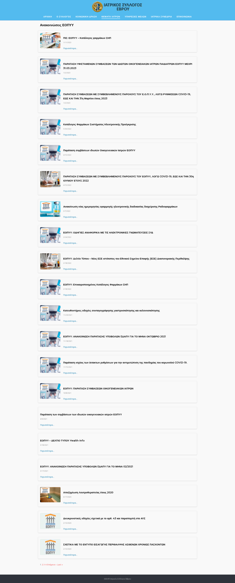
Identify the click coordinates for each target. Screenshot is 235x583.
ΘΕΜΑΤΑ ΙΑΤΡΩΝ (110, 16)
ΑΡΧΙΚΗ (47, 16)
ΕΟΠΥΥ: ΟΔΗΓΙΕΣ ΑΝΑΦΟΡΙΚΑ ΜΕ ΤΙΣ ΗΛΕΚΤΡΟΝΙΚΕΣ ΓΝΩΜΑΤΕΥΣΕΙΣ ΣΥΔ (108, 232)
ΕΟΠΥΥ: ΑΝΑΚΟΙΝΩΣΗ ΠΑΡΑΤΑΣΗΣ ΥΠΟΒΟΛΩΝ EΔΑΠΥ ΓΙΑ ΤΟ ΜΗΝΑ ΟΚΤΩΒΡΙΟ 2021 (114, 336)
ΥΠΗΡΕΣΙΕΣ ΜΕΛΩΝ (135, 16)
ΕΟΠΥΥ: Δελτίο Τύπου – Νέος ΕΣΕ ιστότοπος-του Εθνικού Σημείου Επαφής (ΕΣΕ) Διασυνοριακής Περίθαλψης (126, 258)
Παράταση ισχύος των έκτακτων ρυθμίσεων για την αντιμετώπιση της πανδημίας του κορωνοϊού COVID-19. (125, 362)
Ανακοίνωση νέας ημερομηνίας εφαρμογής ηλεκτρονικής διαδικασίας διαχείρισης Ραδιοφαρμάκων (120, 206)
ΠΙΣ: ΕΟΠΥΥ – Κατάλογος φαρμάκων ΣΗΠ (87, 38)
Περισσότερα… (70, 48)
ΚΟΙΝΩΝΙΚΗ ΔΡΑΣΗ (86, 16)
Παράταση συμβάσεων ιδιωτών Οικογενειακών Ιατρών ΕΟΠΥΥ (99, 150)
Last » (60, 564)
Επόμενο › (52, 564)
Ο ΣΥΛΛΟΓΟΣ (64, 16)
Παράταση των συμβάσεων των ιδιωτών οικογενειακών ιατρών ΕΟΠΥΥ (81, 414)
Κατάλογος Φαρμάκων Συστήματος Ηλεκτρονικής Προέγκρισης (99, 124)
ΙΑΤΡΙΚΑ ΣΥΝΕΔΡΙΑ (161, 16)
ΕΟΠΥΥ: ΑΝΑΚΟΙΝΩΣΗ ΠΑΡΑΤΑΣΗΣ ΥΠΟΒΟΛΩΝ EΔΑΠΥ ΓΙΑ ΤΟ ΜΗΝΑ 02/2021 (86, 466)
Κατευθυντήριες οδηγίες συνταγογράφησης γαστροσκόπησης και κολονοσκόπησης (111, 310)
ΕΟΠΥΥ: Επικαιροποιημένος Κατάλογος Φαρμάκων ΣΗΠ (95, 284)
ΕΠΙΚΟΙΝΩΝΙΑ (184, 16)
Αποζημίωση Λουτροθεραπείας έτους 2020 (88, 492)
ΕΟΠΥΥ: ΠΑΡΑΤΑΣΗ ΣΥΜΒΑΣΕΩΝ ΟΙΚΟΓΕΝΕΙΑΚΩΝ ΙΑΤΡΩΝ (98, 388)
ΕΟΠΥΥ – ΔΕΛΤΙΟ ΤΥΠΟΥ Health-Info (62, 440)
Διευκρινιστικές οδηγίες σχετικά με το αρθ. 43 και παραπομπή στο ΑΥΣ (104, 518)
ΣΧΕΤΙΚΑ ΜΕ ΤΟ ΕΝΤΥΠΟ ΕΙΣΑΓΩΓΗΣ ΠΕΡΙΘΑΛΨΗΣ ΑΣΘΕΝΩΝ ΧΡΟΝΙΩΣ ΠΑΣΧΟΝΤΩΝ (114, 544)
